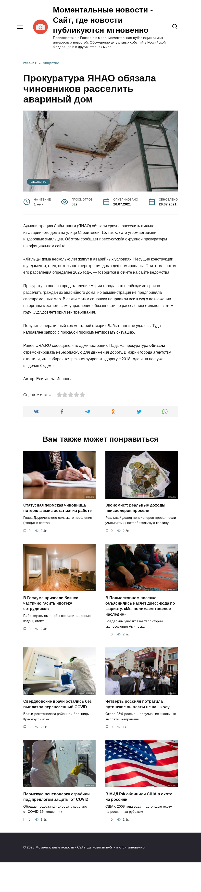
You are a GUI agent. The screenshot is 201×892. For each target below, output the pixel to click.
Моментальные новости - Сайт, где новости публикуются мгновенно (103, 19)
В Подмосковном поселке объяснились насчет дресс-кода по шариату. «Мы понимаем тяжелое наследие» (140, 606)
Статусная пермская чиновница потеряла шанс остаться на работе (57, 508)
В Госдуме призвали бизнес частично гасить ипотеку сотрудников (50, 603)
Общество (39, 181)
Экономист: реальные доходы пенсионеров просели (135, 508)
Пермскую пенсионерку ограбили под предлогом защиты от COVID (56, 796)
